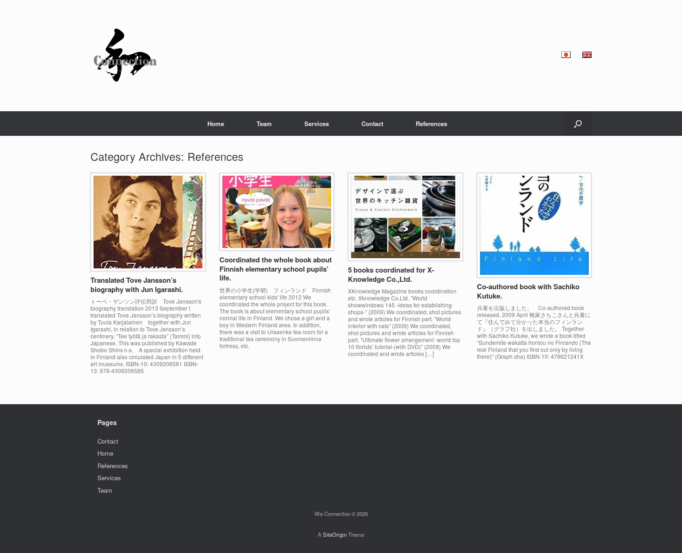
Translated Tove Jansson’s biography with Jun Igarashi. (136, 284)
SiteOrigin (335, 534)
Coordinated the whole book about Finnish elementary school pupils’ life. (275, 268)
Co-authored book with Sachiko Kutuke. (528, 291)
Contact (372, 123)
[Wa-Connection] (125, 55)
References (431, 123)
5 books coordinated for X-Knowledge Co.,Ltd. (391, 274)
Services (316, 123)
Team (264, 123)
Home (215, 123)
